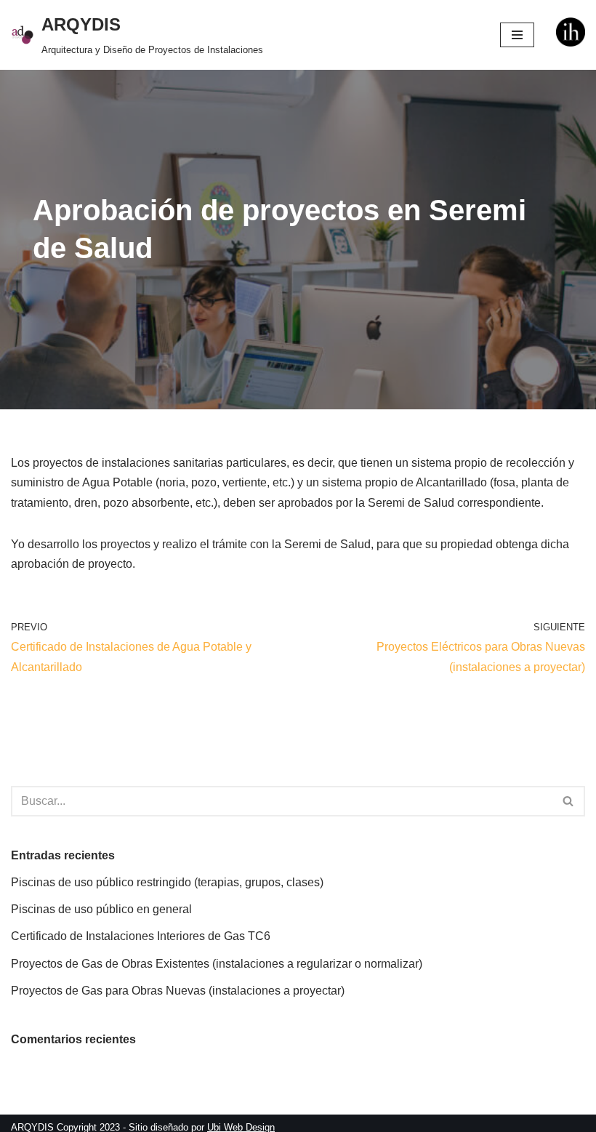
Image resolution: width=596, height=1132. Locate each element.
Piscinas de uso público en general (101, 909)
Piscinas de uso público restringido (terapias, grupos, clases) (167, 882)
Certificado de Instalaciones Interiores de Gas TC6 (140, 936)
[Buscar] (568, 801)
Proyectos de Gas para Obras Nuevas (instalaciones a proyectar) (178, 990)
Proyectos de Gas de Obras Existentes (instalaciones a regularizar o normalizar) (216, 964)
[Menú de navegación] (517, 35)
